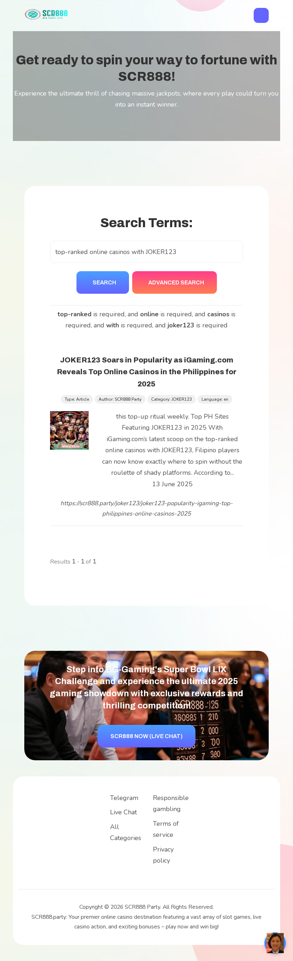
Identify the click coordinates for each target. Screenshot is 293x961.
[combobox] (146, 252)
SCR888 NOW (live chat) (146, 736)
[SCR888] (46, 13)
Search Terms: (146, 223)
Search (104, 282)
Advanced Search (176, 282)
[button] (261, 15)
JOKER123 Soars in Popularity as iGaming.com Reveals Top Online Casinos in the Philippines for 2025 (147, 372)
